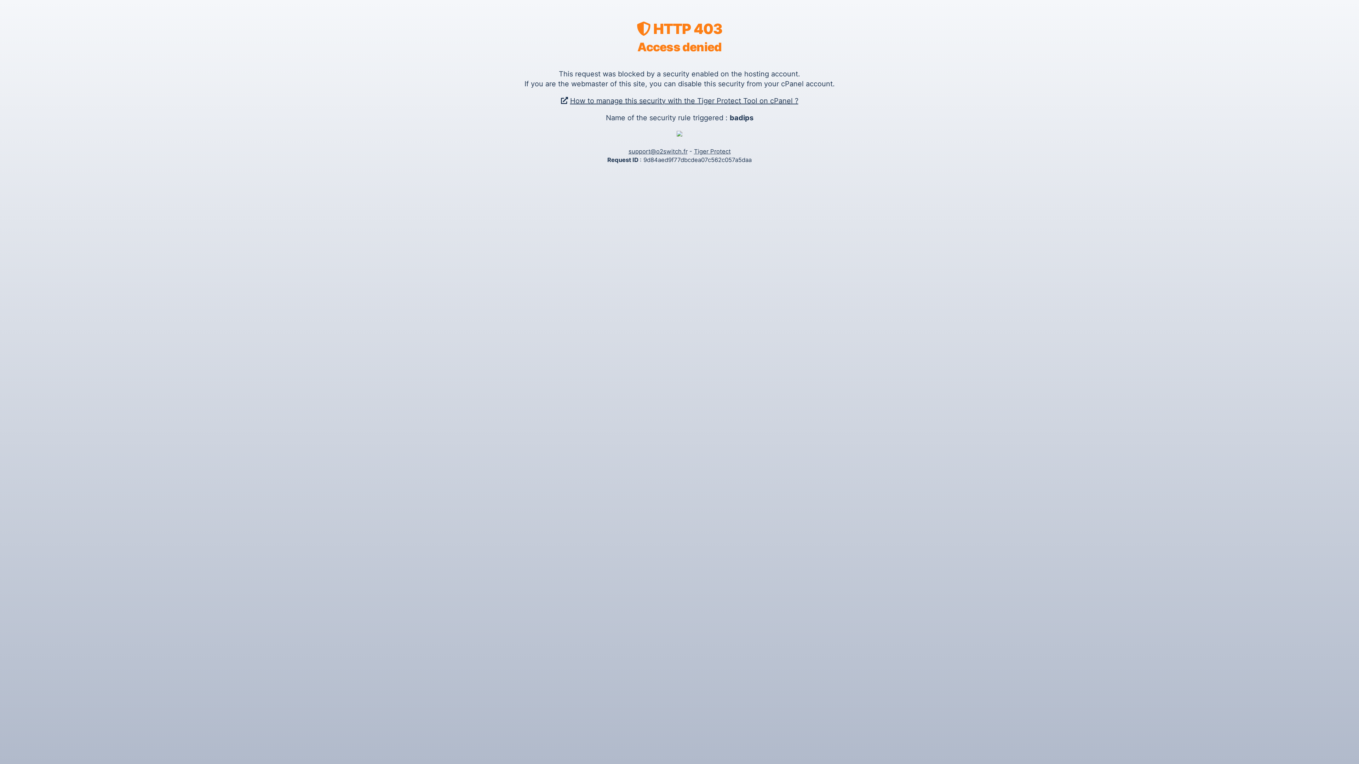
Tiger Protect (712, 151)
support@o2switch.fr (658, 151)
